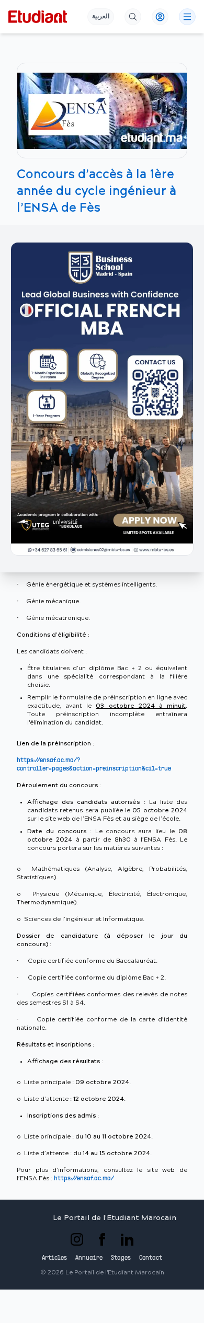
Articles (54, 1258)
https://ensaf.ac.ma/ (84, 1179)
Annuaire (89, 1258)
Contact (150, 1258)
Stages (121, 1258)
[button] (102, 399)
